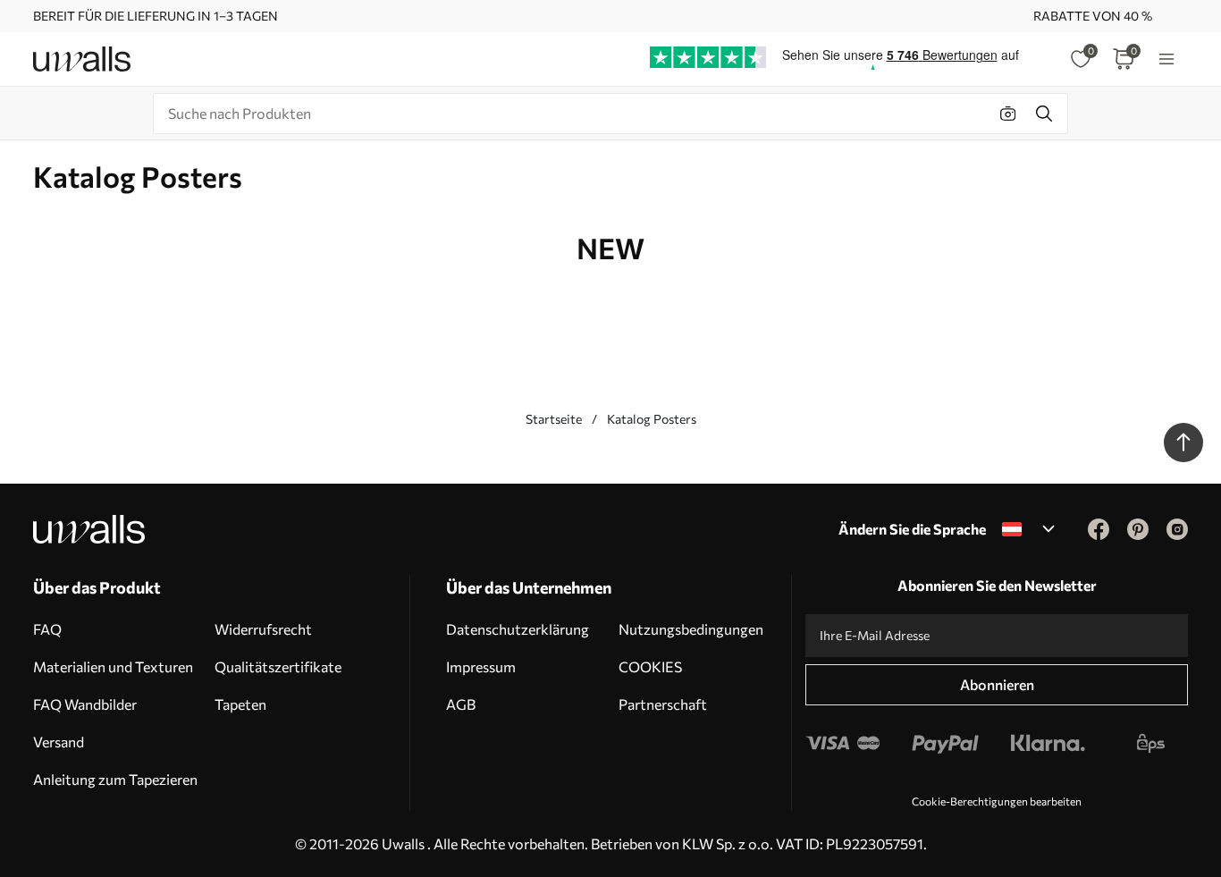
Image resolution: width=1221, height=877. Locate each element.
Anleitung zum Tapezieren (115, 779)
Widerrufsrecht (263, 628)
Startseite (554, 418)
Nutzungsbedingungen (691, 628)
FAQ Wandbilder (85, 704)
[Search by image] (1008, 113)
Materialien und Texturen (113, 666)
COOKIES (650, 666)
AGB (461, 704)
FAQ (47, 628)
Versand (58, 741)
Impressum (481, 666)
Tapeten (240, 704)
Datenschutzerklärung (517, 628)
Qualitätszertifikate (278, 666)
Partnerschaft (663, 704)
